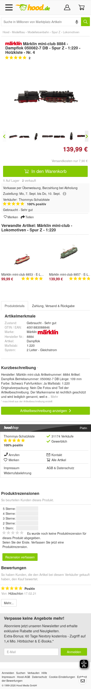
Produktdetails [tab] (15, 306)
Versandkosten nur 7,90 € (70, 161)
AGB (50, 468)
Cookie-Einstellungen (62, 677)
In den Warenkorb (48, 171)
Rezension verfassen (20, 557)
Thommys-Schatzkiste (19, 436)
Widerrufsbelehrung (17, 473)
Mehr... (9, 603)
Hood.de (32, 7)
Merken (13, 217)
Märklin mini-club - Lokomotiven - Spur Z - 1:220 (36, 228)
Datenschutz (65, 468)
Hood (6, 32)
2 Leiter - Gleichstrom (42, 350)
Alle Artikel (58, 460)
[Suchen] (85, 21)
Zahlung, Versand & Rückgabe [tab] (53, 306)
